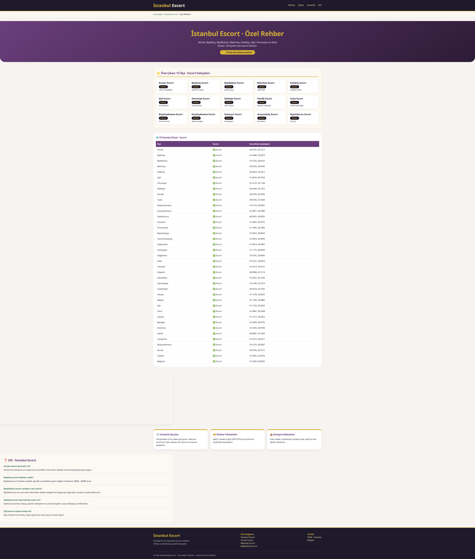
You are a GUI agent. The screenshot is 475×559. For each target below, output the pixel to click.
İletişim (310, 540)
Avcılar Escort (247, 540)
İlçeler (301, 5)
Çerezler (318, 537)
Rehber (291, 5)
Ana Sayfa (158, 14)
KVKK (309, 537)
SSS (320, 5)
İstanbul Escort (171, 14)
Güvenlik (311, 5)
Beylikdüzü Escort (249, 546)
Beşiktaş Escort (248, 543)
